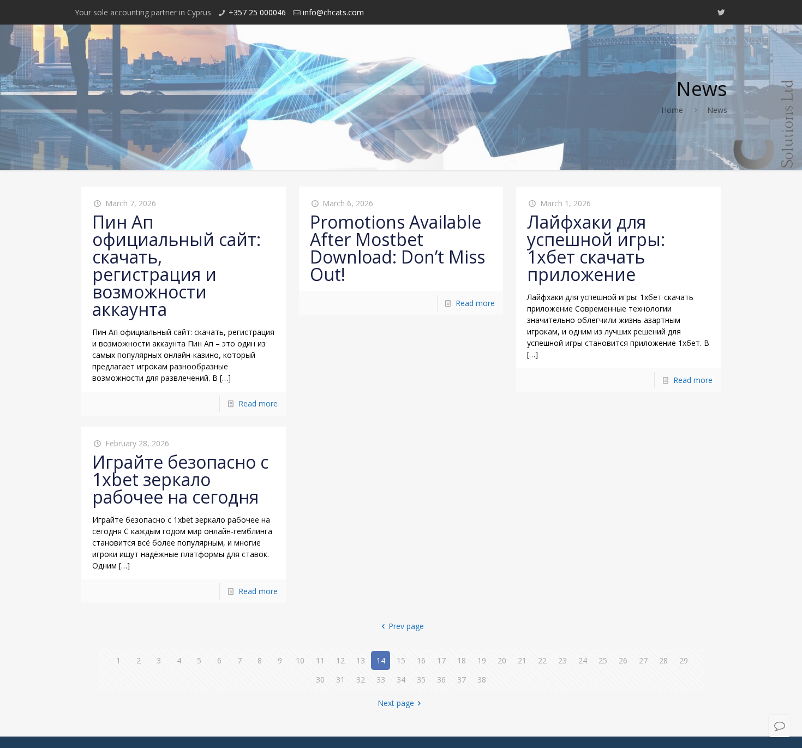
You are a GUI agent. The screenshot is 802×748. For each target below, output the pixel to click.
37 (461, 679)
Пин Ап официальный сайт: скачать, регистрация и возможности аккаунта (176, 265)
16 (421, 660)
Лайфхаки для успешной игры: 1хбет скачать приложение (596, 248)
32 (360, 679)
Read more (258, 403)
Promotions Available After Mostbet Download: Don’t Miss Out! (397, 248)
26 (623, 660)
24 (582, 660)
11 (320, 660)
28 (663, 660)
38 (481, 679)
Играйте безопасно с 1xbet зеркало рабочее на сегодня (180, 479)
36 (441, 679)
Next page (396, 703)
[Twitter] (721, 12)
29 (683, 660)
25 (602, 660)
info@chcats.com (333, 12)
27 (643, 660)
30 (320, 679)
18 (461, 660)
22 (542, 660)
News (717, 110)
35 (421, 679)
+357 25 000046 (257, 12)
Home (672, 110)
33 (380, 679)
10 (300, 660)
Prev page (406, 626)
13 (360, 660)
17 (441, 660)
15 (401, 660)
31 (340, 679)
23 (562, 660)
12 (340, 660)
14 (380, 660)
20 (502, 660)
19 (481, 660)
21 (522, 660)
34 (401, 679)
